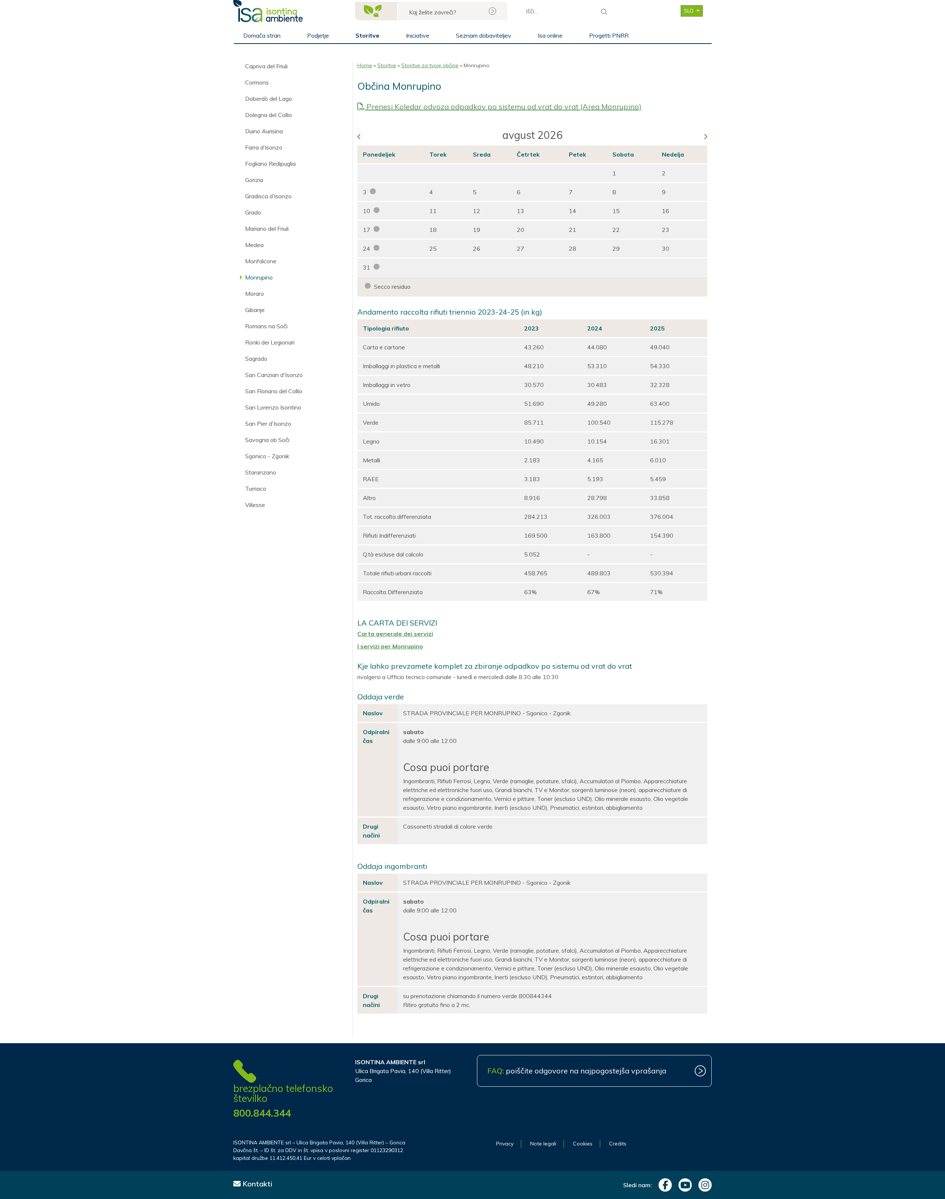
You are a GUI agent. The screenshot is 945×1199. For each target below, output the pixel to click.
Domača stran (262, 35)
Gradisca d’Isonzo (268, 196)
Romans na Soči (266, 326)
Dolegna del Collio (268, 115)
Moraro (254, 293)
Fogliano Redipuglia (270, 163)
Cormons (257, 82)
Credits (617, 1143)
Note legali (543, 1143)
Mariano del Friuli (267, 228)
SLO (689, 10)
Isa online (550, 35)
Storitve (367, 35)
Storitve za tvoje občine (429, 65)
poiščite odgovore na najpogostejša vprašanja (576, 1070)
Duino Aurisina (264, 131)
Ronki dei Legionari (270, 342)
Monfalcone (260, 261)
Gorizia (254, 180)
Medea (254, 245)
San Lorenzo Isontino (273, 407)
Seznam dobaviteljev (483, 35)
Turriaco (255, 488)
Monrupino (259, 277)
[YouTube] (683, 1185)
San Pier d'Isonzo (268, 423)
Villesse (255, 504)
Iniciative (417, 35)
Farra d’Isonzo (263, 147)
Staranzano (260, 472)
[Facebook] (663, 1185)
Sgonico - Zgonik (267, 456)
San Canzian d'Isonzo (274, 374)
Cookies (582, 1143)
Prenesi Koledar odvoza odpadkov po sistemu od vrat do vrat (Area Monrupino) (503, 106)
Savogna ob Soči (267, 439)
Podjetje (318, 35)
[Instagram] (703, 1185)
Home (364, 65)
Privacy (504, 1143)
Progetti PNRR (609, 35)
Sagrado (256, 358)
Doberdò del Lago (268, 98)
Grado (253, 212)
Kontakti (256, 1183)
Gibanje (255, 310)
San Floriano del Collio (273, 391)
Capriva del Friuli (266, 66)
